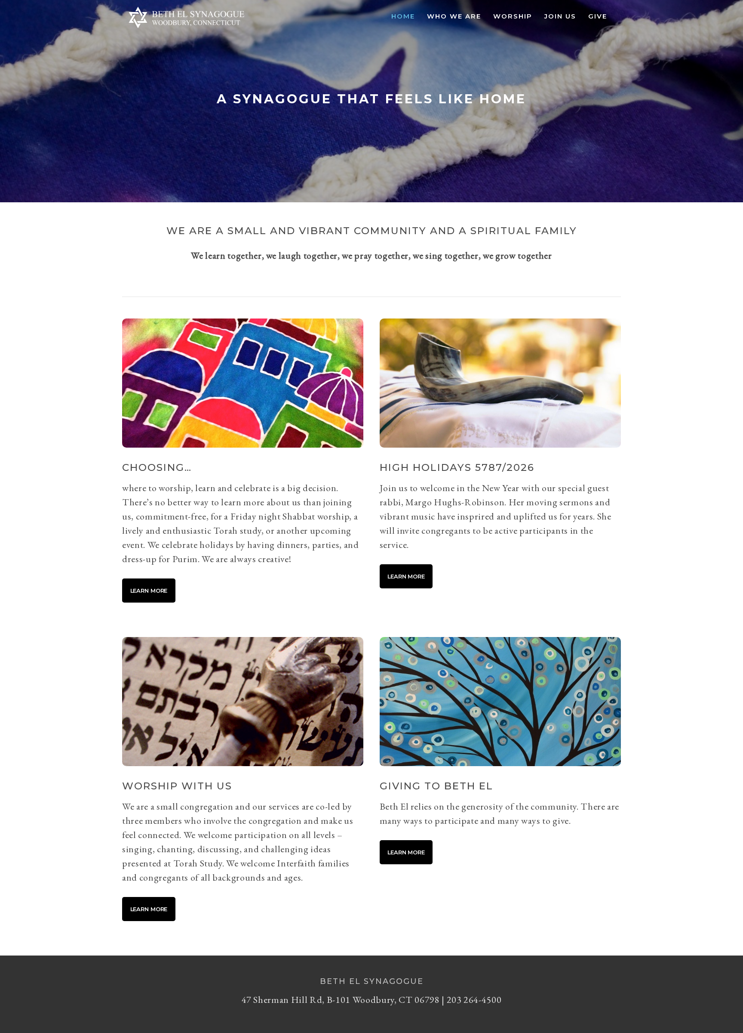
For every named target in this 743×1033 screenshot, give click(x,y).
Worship (512, 16)
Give (597, 16)
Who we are (454, 16)
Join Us (560, 16)
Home (403, 16)
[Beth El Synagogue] (186, 28)
